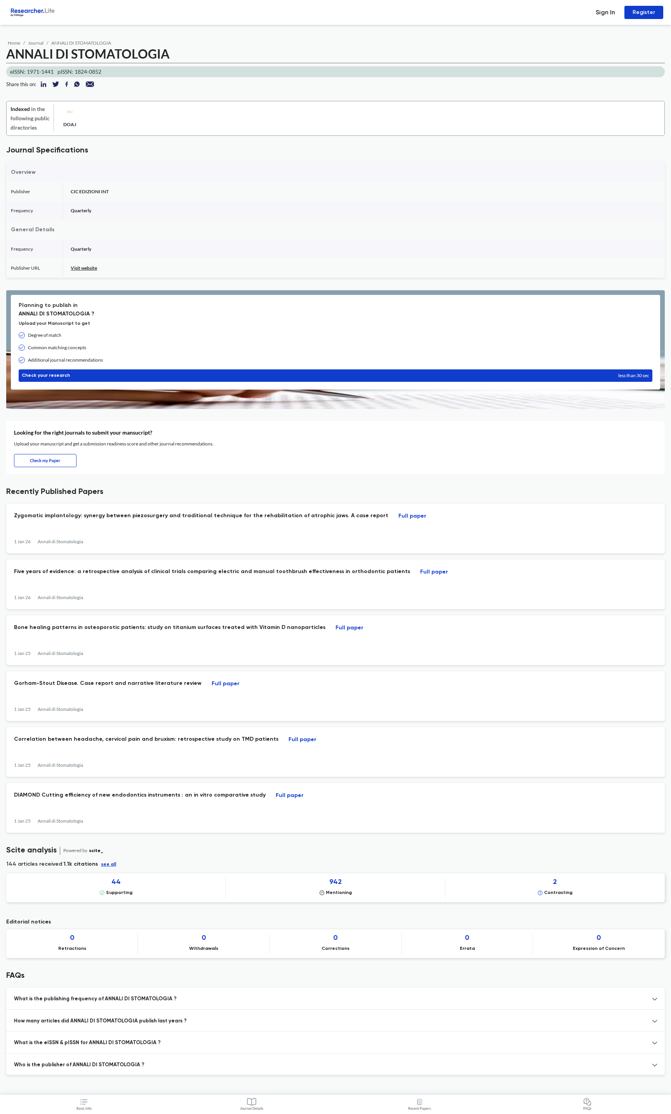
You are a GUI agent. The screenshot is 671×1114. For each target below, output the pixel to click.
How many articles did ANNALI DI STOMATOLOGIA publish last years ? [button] (100, 1021)
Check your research (335, 375)
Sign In (605, 12)
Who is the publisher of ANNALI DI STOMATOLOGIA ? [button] (79, 1064)
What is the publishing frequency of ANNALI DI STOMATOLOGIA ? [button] (95, 998)
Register (644, 12)
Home (14, 43)
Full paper (412, 516)
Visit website (84, 268)
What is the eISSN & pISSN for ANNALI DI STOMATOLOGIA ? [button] (87, 1042)
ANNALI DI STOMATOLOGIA (81, 43)
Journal (35, 43)
